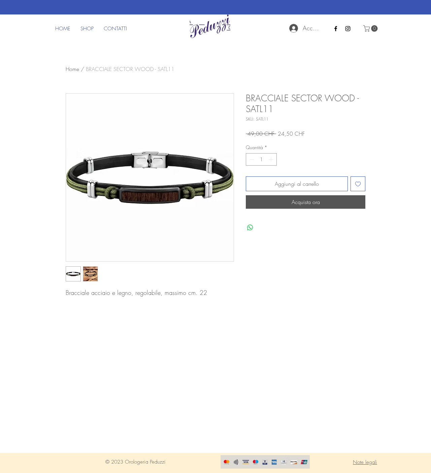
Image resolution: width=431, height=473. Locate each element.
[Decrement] (251, 159)
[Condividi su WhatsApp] (250, 228)
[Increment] (271, 159)
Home (72, 69)
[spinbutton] (261, 159)
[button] (371, 28)
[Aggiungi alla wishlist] (358, 183)
